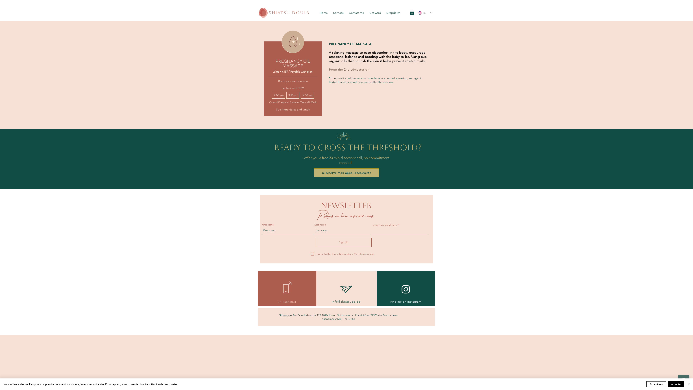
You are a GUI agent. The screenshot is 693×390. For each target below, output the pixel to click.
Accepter (676, 384)
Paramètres (656, 384)
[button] (339, 12)
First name (268, 224)
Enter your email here (384, 225)
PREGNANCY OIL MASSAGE (293, 63)
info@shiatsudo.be (346, 301)
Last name (320, 224)
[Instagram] (405, 289)
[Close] (689, 384)
